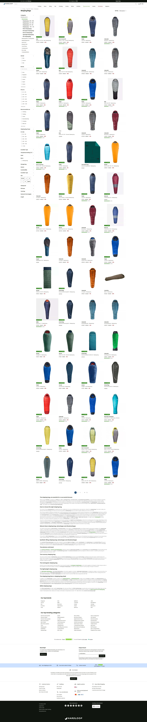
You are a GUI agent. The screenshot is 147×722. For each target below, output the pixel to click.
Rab (41, 604)
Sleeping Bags (25, 19)
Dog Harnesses (94, 620)
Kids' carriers (59, 630)
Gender (22, 55)
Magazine (107, 6)
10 (84, 492)
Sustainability (24, 169)
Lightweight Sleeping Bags (28, 34)
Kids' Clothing (76, 615)
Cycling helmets (60, 628)
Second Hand (87, 6)
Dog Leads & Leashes (95, 622)
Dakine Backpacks (77, 630)
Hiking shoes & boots (61, 620)
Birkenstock (93, 605)
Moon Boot (59, 604)
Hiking (50, 6)
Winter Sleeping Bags (27, 28)
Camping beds (25, 48)
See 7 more (23, 126)
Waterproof (23, 185)
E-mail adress (82, 653)
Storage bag (23, 164)
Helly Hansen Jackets (78, 623)
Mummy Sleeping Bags (27, 32)
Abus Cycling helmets (95, 628)
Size (22, 175)
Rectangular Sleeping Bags (28, 30)
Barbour (59, 607)
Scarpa (75, 604)
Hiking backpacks (60, 617)
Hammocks (24, 42)
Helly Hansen (60, 605)
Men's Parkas (43, 622)
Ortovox (42, 602)
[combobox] (27, 69)
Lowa (42, 607)
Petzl (92, 607)
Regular (29, 181)
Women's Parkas (44, 617)
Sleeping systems (24, 17)
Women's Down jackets (45, 615)
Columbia (76, 602)
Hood (22, 155)
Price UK (22, 89)
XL (25, 181)
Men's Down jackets (45, 620)
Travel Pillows (24, 46)
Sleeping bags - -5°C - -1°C (28, 26)
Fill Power (23, 188)
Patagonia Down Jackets (95, 630)
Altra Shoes (93, 625)
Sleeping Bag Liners (25, 40)
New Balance (93, 602)
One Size (22, 178)
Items (22, 158)
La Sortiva (43, 605)
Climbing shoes (60, 625)
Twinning (23, 191)
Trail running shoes (61, 622)
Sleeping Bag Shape (25, 129)
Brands (94, 6)
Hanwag (92, 604)
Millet (58, 602)
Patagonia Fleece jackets (79, 620)
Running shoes (60, 623)
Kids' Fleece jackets (78, 617)
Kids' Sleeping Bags (27, 36)
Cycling (66, 6)
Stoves (58, 615)
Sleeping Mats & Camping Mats (28, 38)
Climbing (61, 6)
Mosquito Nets (24, 44)
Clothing (39, 6)
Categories (23, 15)
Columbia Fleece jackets (79, 625)
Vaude (75, 605)
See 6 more (23, 106)
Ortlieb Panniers (94, 623)
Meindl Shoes (76, 628)
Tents (42, 625)
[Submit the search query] (135, 4)
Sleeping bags (43, 630)
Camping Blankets (25, 52)
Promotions (100, 6)
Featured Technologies (26, 194)
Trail (55, 6)
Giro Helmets (93, 617)
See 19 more (23, 86)
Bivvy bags (24, 50)
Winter (72, 6)
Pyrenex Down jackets (78, 622)
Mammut (76, 607)
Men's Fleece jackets (45, 623)
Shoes (45, 6)
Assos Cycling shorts (95, 615)
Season (22, 167)
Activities (78, 6)
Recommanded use (25, 109)
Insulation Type (24, 149)
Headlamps (43, 628)
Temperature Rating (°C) (26, 152)
